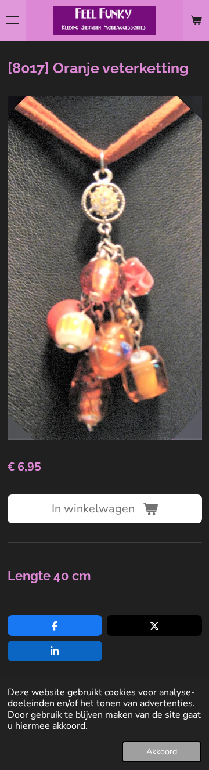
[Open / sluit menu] (13, 20)
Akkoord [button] (161, 751)
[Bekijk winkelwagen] (196, 20)
